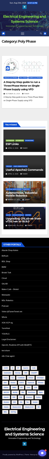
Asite (34, 368)
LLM (35, 387)
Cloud (4, 278)
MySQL (15, 392)
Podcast (5, 306)
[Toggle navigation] (22, 33)
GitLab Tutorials (18, 215)
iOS (21, 387)
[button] (41, 33)
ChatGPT (34, 373)
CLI (13, 378)
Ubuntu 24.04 (29, 407)
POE (20, 397)
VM (38, 407)
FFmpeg (40, 382)
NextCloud (31, 392)
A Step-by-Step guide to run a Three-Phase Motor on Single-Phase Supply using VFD (22, 86)
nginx (41, 392)
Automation (10, 140)
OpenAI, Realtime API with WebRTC (17, 345)
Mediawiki (6, 295)
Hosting (28, 215)
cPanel (30, 378)
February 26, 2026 (16, 225)
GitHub (6, 387)
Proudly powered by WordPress (13, 454)
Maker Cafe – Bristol (10, 289)
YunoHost (6, 328)
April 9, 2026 (13, 148)
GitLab (8, 215)
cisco (6, 378)
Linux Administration (20, 166)
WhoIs (4, 317)
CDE (25, 373)
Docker (13, 382)
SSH (14, 402)
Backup (17, 373)
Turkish (35, 402)
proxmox (29, 397)
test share (6, 351)
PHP (14, 397)
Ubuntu (6, 407)
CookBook (21, 378)
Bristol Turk (6, 273)
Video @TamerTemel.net (12, 312)
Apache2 (9, 166)
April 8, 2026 (13, 174)
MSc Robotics (7, 300)
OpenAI (6, 397)
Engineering (29, 140)
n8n (23, 392)
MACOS (6, 392)
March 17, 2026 (14, 200)
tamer (26, 94)
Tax (27, 402)
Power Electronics (35, 77)
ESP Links (12, 144)
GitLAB (5, 284)
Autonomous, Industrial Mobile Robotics (21, 194)
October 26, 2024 (13, 94)
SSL (21, 402)
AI (12, 368)
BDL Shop (6, 261)
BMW (4, 267)
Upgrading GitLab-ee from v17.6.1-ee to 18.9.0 (23, 220)
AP (18, 368)
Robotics (26, 189)
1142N (6, 368)
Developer (40, 378)
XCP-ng (13, 412)
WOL (5, 412)
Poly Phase (23, 77)
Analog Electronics (11, 77)
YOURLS (5, 334)
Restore (6, 402)
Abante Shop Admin (10, 250)
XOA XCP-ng (7, 323)
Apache (25, 368)
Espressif (31, 382)
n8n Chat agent (8, 356)
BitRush (5, 256)
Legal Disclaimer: (9, 339)
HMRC (14, 387)
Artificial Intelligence (13, 189)
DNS (5, 382)
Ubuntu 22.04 (16, 407)
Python (38, 397)
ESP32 (21, 382)
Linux (28, 387)
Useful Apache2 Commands (24, 169)
